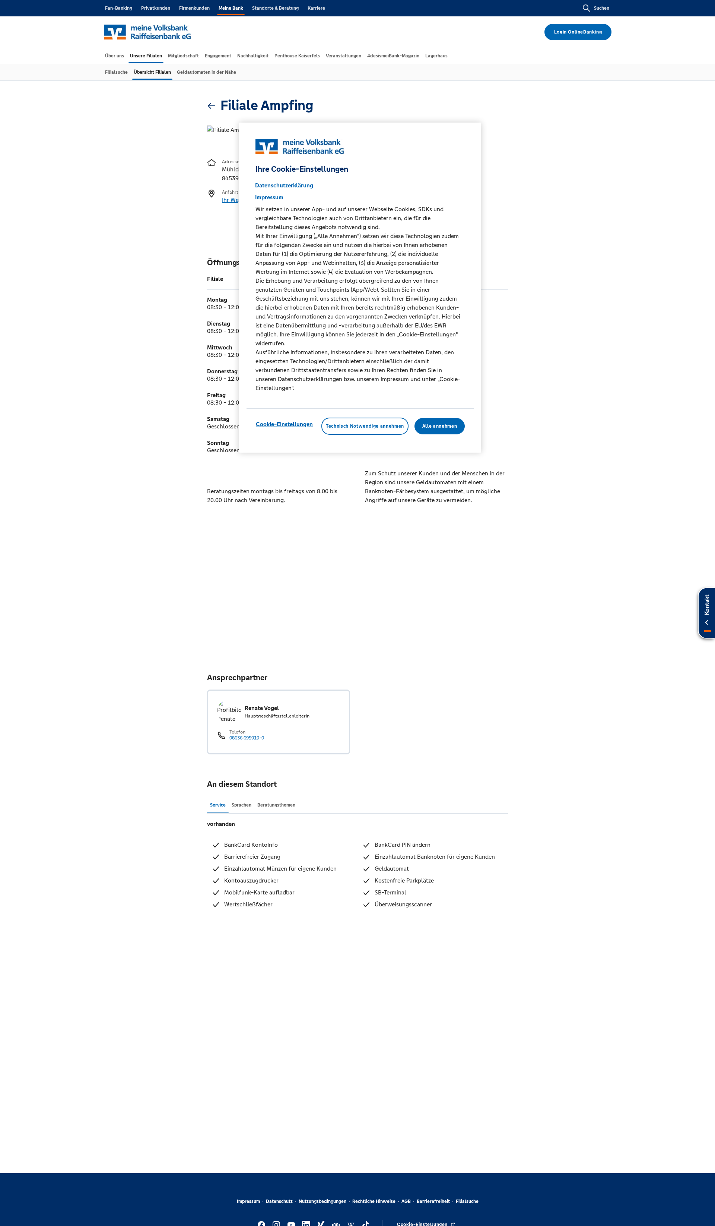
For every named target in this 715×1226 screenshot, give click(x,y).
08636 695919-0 (246, 738)
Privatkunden (155, 8)
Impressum (248, 1201)
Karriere (316, 8)
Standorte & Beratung (275, 8)
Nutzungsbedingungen (322, 1201)
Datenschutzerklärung (284, 185)
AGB (406, 1201)
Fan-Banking (118, 8)
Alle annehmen (439, 426)
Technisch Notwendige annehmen (365, 426)
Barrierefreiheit (433, 1201)
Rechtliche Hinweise (373, 1201)
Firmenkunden (194, 8)
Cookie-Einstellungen (284, 424)
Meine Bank (231, 8)
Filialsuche (467, 1201)
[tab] (114, 55)
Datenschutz (279, 1201)
